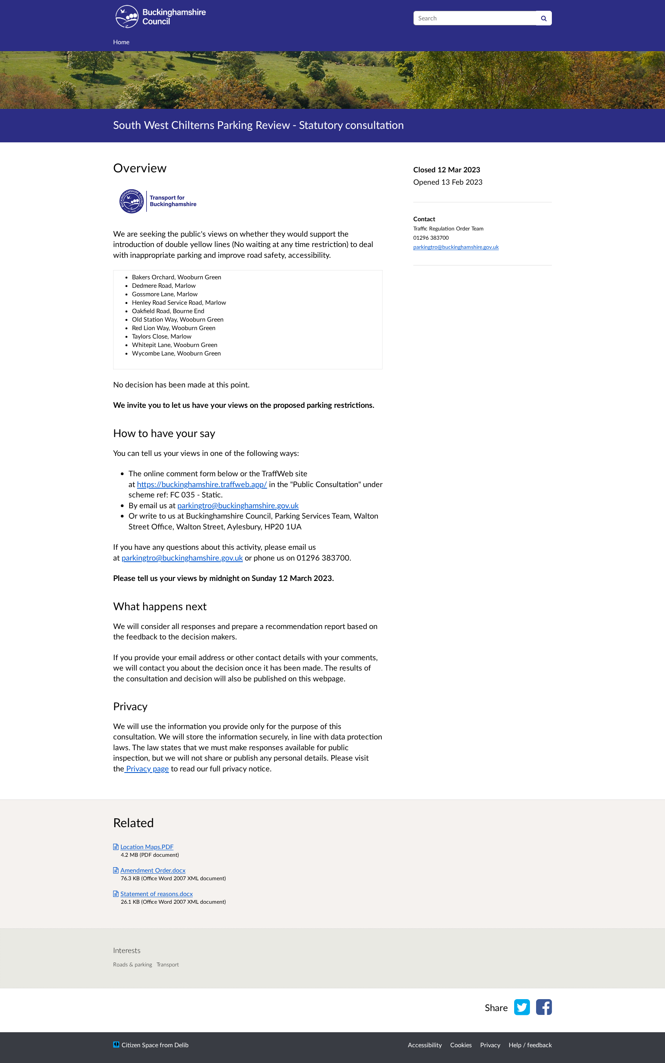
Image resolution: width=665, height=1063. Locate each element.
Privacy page (146, 768)
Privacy (490, 1044)
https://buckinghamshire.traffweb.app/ (202, 484)
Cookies (461, 1044)
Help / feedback (530, 1044)
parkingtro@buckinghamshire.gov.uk (238, 505)
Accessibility (425, 1044)
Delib (181, 1044)
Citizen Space (140, 1044)
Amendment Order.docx (152, 870)
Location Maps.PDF (147, 846)
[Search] (544, 18)
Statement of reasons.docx (156, 893)
